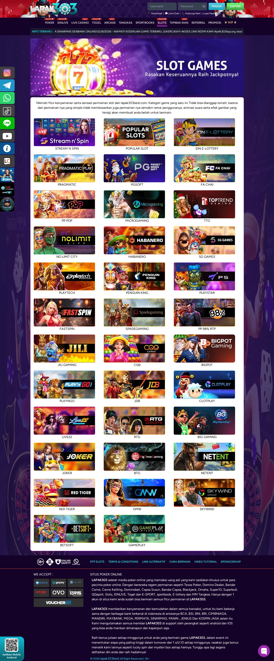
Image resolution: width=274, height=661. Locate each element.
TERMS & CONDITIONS (123, 561)
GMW (137, 509)
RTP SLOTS (97, 561)
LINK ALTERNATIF (153, 561)
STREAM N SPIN (67, 148)
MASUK (217, 6)
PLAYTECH (67, 293)
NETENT (207, 473)
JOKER (67, 473)
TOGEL (96, 21)
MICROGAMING (137, 221)
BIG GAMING (207, 437)
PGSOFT (137, 184)
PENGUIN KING (137, 293)
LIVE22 (67, 437)
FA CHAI (207, 184)
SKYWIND (207, 509)
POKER (49, 21)
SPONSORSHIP (231, 561)
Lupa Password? (212, 13)
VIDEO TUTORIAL (205, 561)
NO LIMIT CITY (67, 257)
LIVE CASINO (80, 21)
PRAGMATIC (67, 184)
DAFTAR (235, 6)
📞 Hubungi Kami (191, 13)
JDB (137, 401)
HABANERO (137, 257)
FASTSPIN (67, 329)
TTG (207, 221)
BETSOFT (67, 545)
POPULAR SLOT (137, 148)
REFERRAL (198, 22)
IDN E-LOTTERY (207, 148)
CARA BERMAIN (179, 561)
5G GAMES (207, 257)
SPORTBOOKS (145, 22)
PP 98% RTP (207, 329)
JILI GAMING (67, 365)
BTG (137, 473)
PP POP (67, 221)
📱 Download (155, 13)
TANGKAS (125, 22)
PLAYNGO (67, 401)
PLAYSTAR (207, 293)
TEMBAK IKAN (179, 21)
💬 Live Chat (172, 13)
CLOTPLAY (207, 401)
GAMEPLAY (137, 545)
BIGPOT (207, 365)
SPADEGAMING (137, 329)
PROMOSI (214, 22)
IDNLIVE (62, 21)
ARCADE (110, 21)
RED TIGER (67, 509)
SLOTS (162, 21)
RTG (137, 437)
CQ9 (137, 365)
